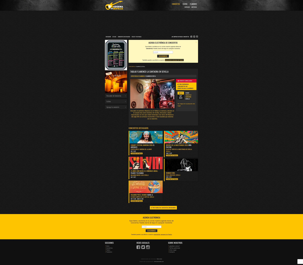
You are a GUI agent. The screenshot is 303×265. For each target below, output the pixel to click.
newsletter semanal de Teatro (174, 60)
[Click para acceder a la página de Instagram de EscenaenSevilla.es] (197, 37)
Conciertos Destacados (124, 37)
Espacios (187, 7)
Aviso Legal (172, 250)
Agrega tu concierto (113, 107)
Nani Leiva (159, 259)
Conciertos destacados (138, 128)
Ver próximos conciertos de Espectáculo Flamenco (185, 86)
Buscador (108, 37)
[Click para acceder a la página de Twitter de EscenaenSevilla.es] (194, 37)
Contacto (172, 252)
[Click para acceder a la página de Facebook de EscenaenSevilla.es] (191, 37)
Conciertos (176, 4)
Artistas (194, 7)
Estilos (114, 37)
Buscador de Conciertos (114, 95)
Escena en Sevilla (114, 5)
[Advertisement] (151, 23)
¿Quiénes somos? (174, 246)
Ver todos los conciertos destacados (164, 208)
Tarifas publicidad (174, 248)
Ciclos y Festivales (136, 37)
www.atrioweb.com (159, 261)
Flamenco (193, 4)
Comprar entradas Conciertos (181, 37)
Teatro (185, 4)
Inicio (107, 246)
